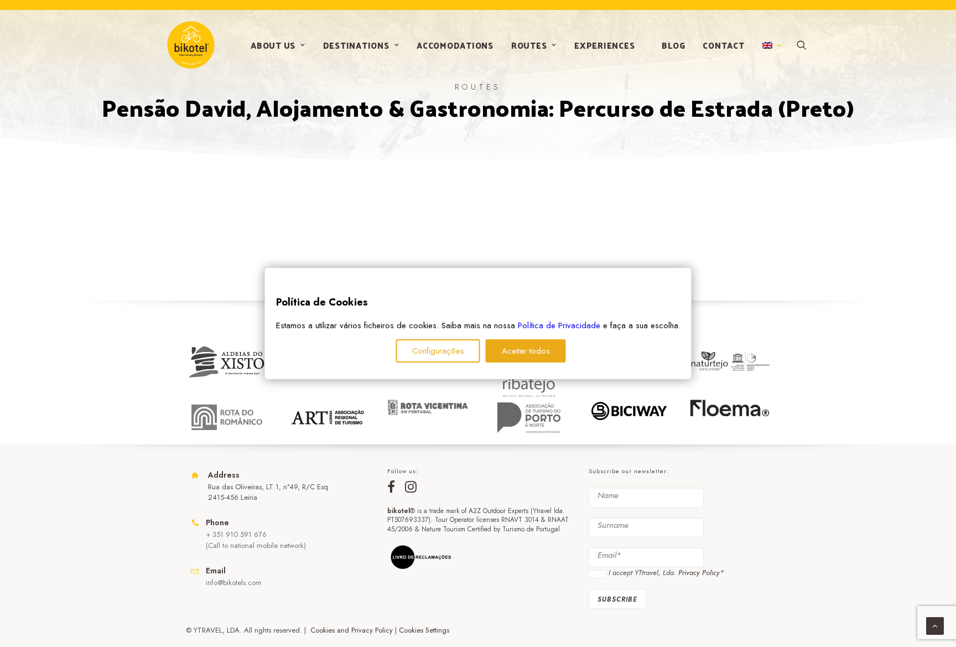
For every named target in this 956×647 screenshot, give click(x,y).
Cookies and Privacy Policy (351, 630)
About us (273, 45)
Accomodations (455, 45)
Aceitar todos (526, 351)
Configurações (438, 351)
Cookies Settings (424, 630)
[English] (771, 45)
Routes (529, 45)
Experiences (604, 45)
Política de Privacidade (559, 325)
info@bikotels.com (234, 582)
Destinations (356, 45)
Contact (723, 45)
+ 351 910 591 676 (236, 534)
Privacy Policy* (701, 572)
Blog (673, 45)
